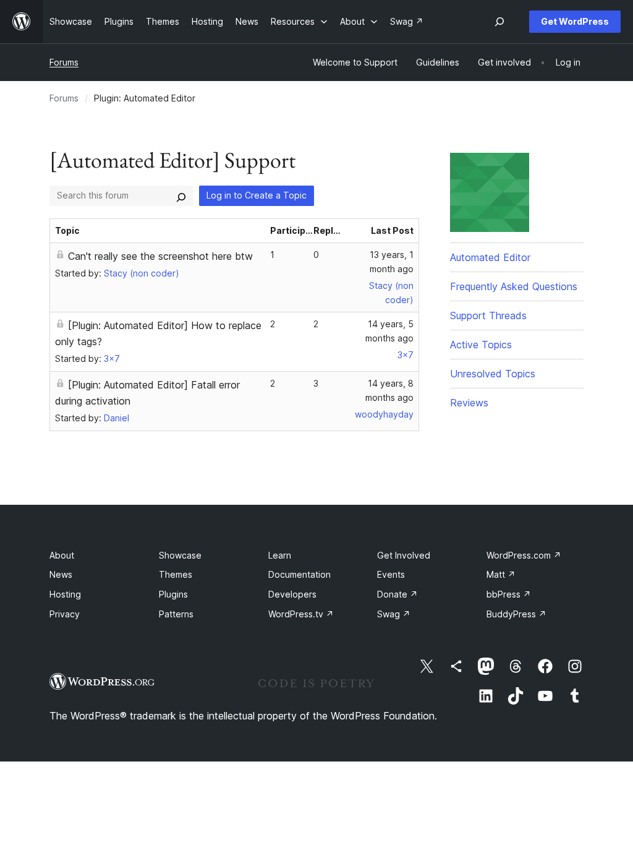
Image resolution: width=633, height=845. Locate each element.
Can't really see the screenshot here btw (160, 256)
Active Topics (481, 344)
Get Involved (403, 555)
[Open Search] (499, 21)
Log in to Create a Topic (256, 195)
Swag (393, 614)
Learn (279, 555)
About (61, 555)
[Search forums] (181, 195)
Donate (397, 594)
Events (391, 574)
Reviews (469, 403)
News (60, 574)
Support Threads (488, 315)
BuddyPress (516, 614)
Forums (64, 62)
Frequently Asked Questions (513, 286)
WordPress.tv (301, 614)
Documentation (299, 574)
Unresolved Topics (492, 373)
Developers (292, 594)
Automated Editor (490, 257)
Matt (501, 574)
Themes (175, 574)
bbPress (508, 594)
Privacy (64, 614)
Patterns (176, 614)
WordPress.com (523, 555)
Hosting (65, 594)
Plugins (173, 594)
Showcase (180, 555)
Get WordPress (575, 21)
